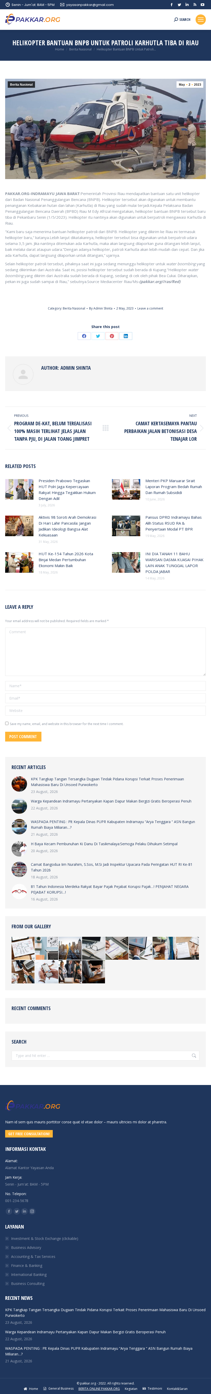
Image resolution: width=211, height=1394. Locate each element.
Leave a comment (150, 308)
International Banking (29, 1274)
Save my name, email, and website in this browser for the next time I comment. (67, 724)
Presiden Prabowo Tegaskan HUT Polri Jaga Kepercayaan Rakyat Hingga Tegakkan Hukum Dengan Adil (67, 489)
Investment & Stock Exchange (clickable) (44, 1238)
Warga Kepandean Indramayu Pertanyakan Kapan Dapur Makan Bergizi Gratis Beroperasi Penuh (111, 801)
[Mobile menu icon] (201, 19)
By (100, 308)
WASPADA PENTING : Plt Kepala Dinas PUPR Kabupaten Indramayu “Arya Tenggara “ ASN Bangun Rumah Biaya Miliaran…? (113, 824)
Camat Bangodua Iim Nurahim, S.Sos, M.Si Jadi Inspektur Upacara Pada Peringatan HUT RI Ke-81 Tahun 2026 (111, 867)
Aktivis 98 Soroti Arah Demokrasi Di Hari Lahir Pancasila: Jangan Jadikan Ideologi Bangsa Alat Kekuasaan (67, 526)
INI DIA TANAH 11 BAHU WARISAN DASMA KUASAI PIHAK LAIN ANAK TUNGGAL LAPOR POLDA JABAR (174, 562)
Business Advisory (26, 1247)
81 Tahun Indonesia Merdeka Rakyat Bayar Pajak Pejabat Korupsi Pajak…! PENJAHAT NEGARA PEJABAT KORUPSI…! (110, 889)
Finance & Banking (26, 1265)
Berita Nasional (21, 84)
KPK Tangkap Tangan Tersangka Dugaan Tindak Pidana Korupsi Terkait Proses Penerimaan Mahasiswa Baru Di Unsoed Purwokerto (107, 782)
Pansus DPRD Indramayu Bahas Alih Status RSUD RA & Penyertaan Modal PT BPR (173, 523)
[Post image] (19, 489)
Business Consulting (28, 1283)
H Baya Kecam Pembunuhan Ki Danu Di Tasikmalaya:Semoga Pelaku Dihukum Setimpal (104, 843)
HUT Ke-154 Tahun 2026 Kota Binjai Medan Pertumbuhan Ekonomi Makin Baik (66, 559)
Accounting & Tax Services (33, 1256)
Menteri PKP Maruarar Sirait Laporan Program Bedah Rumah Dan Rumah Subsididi (173, 486)
